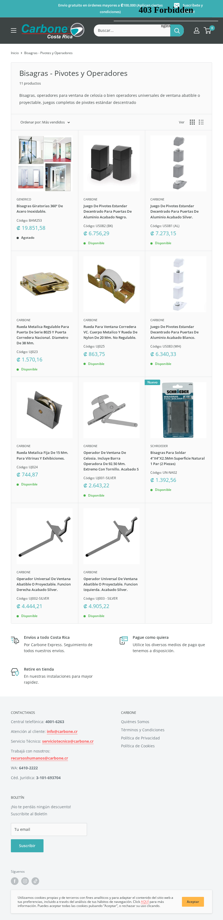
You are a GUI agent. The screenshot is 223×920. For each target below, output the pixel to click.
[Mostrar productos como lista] (201, 122)
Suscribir (27, 845)
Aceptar (193, 901)
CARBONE (90, 199)
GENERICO (24, 199)
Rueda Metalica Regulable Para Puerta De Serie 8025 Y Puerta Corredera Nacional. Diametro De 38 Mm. (43, 334)
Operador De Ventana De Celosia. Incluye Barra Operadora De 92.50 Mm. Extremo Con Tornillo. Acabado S (111, 460)
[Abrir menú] (13, 30)
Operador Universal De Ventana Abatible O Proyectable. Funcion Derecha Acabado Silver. (44, 584)
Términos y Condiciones (143, 729)
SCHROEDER (159, 446)
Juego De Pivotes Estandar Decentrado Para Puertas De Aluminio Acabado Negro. (107, 211)
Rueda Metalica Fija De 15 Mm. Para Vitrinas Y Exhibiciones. (42, 455)
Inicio (15, 53)
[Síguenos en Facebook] (14, 881)
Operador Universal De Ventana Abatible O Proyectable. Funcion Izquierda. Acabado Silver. (110, 584)
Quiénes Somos (135, 721)
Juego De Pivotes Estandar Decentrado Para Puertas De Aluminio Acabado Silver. (174, 211)
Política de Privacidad (140, 738)
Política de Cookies (138, 745)
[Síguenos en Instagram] (25, 881)
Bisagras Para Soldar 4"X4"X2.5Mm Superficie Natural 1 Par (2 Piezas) (177, 458)
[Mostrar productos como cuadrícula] (192, 122)
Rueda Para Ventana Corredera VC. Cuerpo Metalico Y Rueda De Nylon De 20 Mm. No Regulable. (110, 332)
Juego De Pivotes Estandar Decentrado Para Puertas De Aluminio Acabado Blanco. (174, 332)
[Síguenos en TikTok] (35, 881)
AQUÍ (145, 901)
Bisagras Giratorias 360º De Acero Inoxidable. (40, 208)
